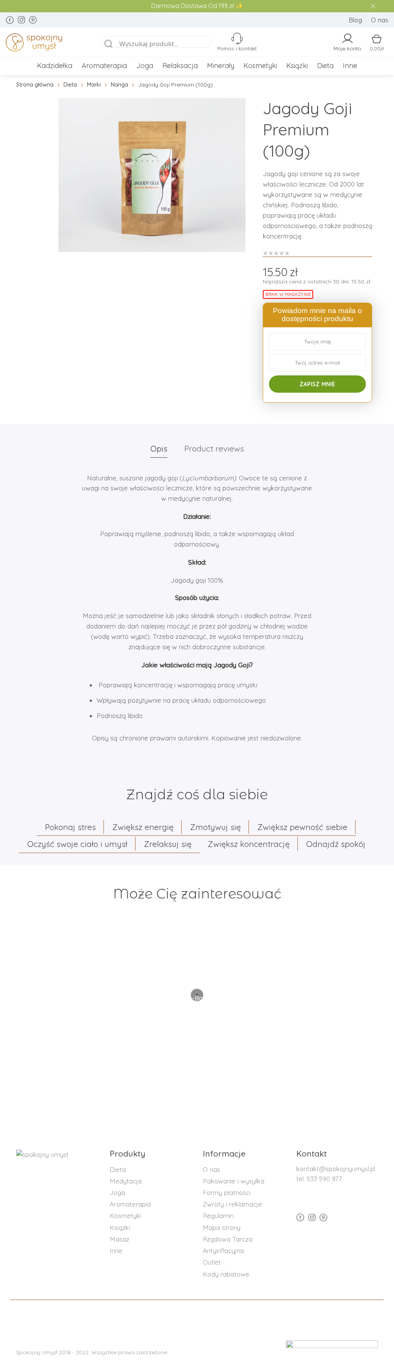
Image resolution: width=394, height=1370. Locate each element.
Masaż (119, 1239)
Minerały (220, 65)
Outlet (212, 1262)
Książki (297, 65)
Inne (350, 65)
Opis (158, 448)
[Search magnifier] (109, 44)
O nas (379, 20)
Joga (144, 65)
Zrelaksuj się (168, 844)
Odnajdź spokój (336, 844)
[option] (151, 175)
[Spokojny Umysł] (46, 43)
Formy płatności (226, 1192)
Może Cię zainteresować (197, 893)
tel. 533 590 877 (319, 1179)
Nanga (119, 84)
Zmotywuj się (215, 827)
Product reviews (214, 448)
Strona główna (34, 84)
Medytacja (126, 1181)
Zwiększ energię (143, 827)
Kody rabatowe (226, 1274)
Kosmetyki (260, 65)
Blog (355, 20)
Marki (94, 84)
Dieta (325, 65)
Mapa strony (221, 1227)
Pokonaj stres (70, 827)
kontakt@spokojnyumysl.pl (335, 1169)
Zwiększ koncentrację (249, 844)
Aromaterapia (104, 65)
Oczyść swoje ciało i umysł (77, 844)
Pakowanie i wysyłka (233, 1181)
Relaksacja (180, 65)
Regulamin (218, 1216)
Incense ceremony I (197, 972)
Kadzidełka (54, 65)
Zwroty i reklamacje (232, 1204)
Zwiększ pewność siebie (302, 827)
